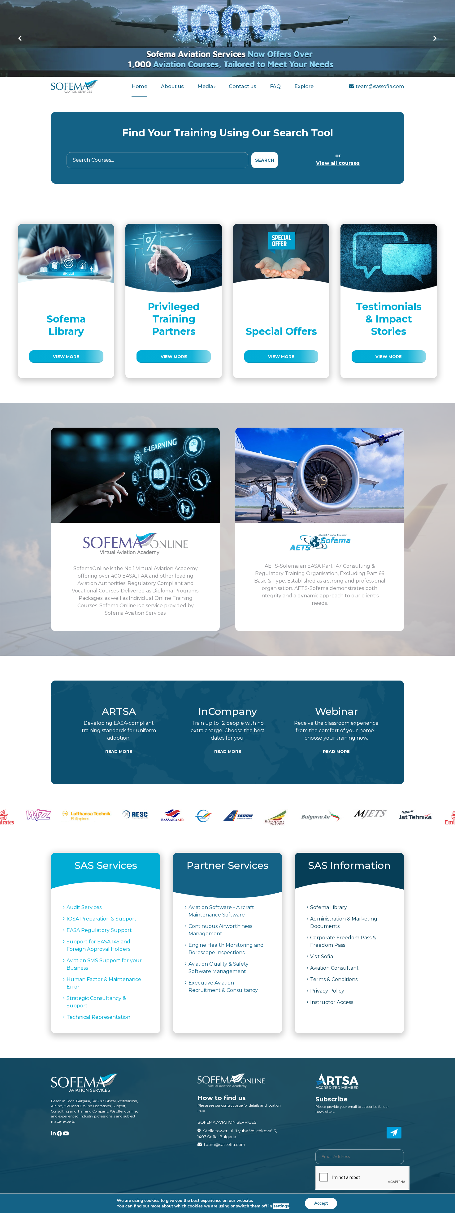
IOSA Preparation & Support (101, 919)
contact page (232, 1105)
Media (205, 86)
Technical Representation (98, 1017)
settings (281, 1206)
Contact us (242, 86)
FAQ (275, 86)
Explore (304, 86)
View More (66, 356)
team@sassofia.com (380, 86)
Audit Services (84, 907)
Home (139, 86)
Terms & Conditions (334, 979)
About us (172, 86)
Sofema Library (328, 907)
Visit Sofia (321, 956)
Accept (321, 1203)
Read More (118, 751)
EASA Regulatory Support (99, 930)
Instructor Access (331, 1002)
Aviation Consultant (334, 968)
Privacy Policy (327, 991)
